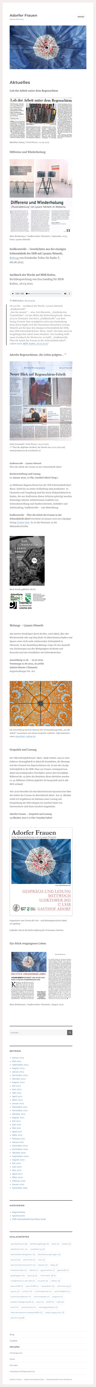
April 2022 (17, 1096)
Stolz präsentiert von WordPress (59, 1379)
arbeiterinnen (19, 1249)
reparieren (47, 1286)
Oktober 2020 (19, 1152)
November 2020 (20, 1149)
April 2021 (17, 1131)
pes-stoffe (32, 1286)
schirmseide (41, 1296)
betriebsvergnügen (49, 1254)
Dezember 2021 (19, 1107)
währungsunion (54, 1312)
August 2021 (18, 1117)
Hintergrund (16, 1353)
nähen (55, 1281)
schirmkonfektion (21, 1296)
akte (55, 1244)
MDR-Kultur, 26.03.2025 (35, 343)
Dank (12, 1359)
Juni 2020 (17, 1167)
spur (40, 1302)
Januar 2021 (18, 1142)
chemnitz (29, 1260)
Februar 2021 (18, 1138)
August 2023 (18, 1068)
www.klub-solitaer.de (25, 736)
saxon (15, 1291)
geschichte (47, 1270)
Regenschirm (18, 1212)
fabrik (34, 1270)
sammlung (64, 1286)
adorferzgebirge (39, 1244)
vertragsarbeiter (48, 1307)
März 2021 (17, 1135)
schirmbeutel (43, 1291)
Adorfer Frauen (23, 15)
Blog (12, 1334)
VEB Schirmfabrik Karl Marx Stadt (29, 1219)
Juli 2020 (16, 1163)
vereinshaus (28, 1307)
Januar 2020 (18, 1184)
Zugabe (13, 1340)
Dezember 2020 (20, 1145)
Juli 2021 (16, 1121)
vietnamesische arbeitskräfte (26, 1312)
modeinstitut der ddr (23, 1281)
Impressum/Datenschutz (22, 1371)
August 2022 (18, 1082)
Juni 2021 (16, 1124)
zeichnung (17, 1318)
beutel (15, 1260)
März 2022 (17, 1100)
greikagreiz (18, 1275)
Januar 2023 (18, 1071)
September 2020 (20, 1156)
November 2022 (20, 1075)
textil (14, 1307)
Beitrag (14, 257)
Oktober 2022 (19, 1079)
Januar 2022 (18, 1103)
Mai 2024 (16, 1061)
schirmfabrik (62, 1291)
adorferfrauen (19, 1244)
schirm (27, 1291)
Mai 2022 (16, 1093)
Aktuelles (15, 1347)
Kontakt (14, 1365)
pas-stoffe (17, 1286)
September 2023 (20, 1064)
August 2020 (18, 1159)
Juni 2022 (17, 1089)
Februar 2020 (18, 1181)
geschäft (62, 1270)
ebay (54, 1265)
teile (60, 1302)
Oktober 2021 (18, 1114)
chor (41, 1260)
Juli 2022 (16, 1086)
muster (43, 1281)
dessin (43, 1265)
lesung (32, 1275)
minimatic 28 (48, 1275)
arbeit (66, 1244)
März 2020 (17, 1177)
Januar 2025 (18, 1057)
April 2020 (17, 1174)
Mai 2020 (16, 1170)
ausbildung (37, 1249)
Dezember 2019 (20, 1188)
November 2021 (20, 1110)
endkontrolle (19, 1270)
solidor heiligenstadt (22, 1302)
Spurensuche (18, 1215)
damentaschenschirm (23, 1265)
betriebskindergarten (23, 1254)
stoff (50, 1302)
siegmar (57, 1296)
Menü (81, 17)
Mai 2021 (16, 1128)
